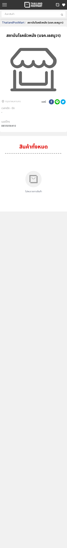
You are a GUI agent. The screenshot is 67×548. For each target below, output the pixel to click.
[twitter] (63, 101)
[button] (58, 5)
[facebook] (51, 101)
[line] (57, 101)
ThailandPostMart (14, 23)
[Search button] (62, 14)
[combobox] (33, 14)
